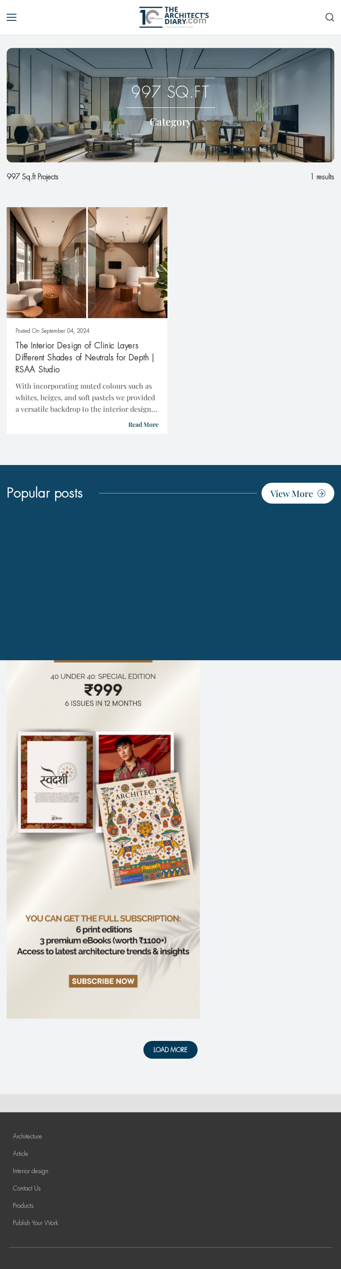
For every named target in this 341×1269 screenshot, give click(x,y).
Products (23, 1206)
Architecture (27, 1136)
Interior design (30, 1171)
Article (20, 1154)
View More (291, 493)
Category (171, 121)
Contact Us (26, 1188)
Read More (143, 424)
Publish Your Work (35, 1223)
